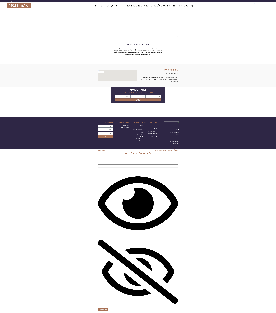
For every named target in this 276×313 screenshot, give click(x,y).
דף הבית (189, 5)
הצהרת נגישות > (175, 143)
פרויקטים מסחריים (138, 5)
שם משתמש (175, 156)
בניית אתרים (101, 150)
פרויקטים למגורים (161, 5)
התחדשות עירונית (115, 5)
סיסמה (176, 162)
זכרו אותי (175, 306)
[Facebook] (90, 5)
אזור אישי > (11, 1)
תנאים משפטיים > (174, 141)
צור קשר (98, 5)
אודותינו (177, 5)
